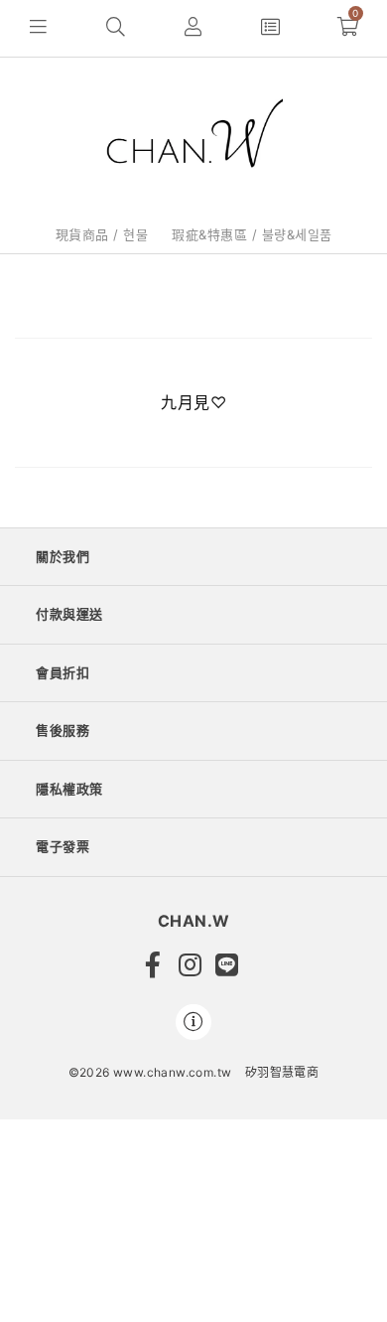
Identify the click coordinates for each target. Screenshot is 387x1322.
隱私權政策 (69, 789)
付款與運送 (69, 614)
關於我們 (62, 556)
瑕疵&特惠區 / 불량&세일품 (252, 234)
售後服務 (62, 730)
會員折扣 (62, 672)
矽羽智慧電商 (282, 1072)
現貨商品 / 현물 (102, 234)
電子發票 (62, 846)
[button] (38, 28)
